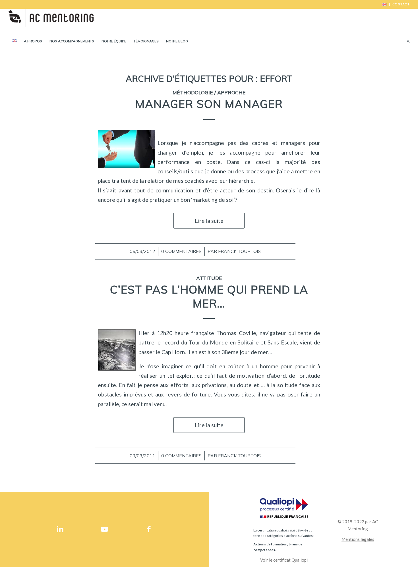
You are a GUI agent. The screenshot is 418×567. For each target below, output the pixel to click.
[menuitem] (384, 4)
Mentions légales (358, 539)
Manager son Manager (209, 104)
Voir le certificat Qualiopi (284, 559)
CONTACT (401, 4)
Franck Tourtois (239, 251)
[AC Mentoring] (51, 21)
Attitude (209, 278)
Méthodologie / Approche (209, 92)
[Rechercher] (406, 41)
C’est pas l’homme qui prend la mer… (209, 296)
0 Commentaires (181, 251)
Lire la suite (209, 220)
